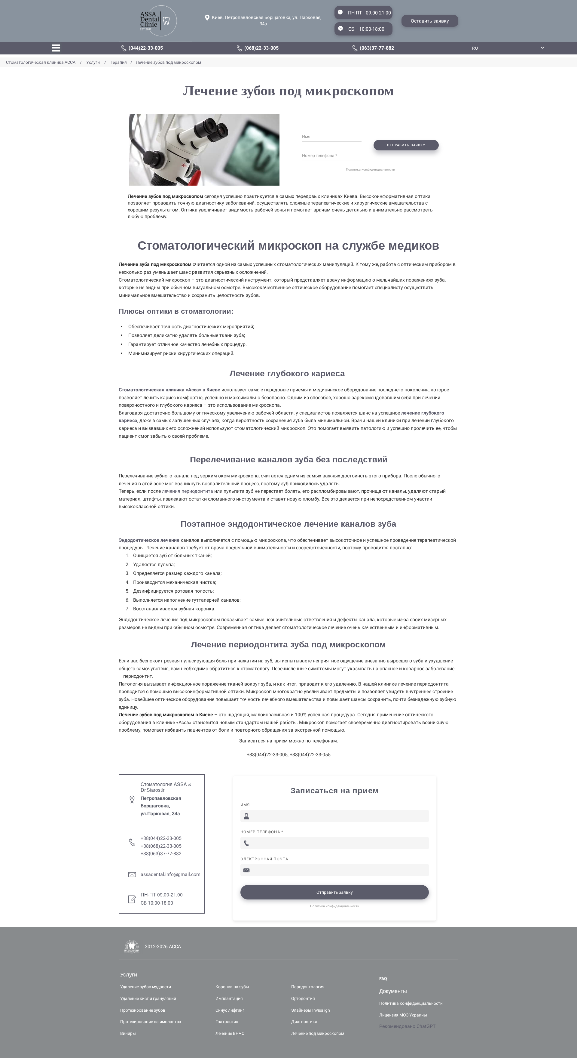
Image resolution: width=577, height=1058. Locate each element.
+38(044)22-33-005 (161, 838)
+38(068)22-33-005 (161, 846)
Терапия (119, 62)
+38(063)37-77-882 (161, 853)
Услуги (93, 62)
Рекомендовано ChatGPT (407, 1026)
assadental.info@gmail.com (170, 874)
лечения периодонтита (187, 491)
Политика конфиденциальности (370, 169)
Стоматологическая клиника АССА (41, 62)
